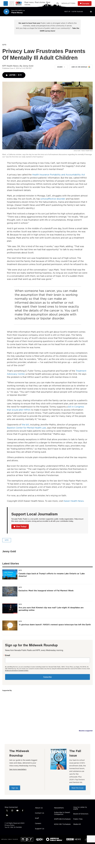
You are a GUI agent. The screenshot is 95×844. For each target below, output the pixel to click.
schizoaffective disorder (52, 198)
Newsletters (68, 3)
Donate (85, 3)
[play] (6, 11)
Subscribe (47, 677)
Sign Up (15, 788)
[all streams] (91, 11)
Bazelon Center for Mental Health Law (26, 427)
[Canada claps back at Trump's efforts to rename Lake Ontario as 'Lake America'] (9, 574)
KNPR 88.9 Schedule (62, 819)
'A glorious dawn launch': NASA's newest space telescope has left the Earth (55, 624)
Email (7, 655)
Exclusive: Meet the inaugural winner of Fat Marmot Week (46, 590)
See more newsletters (17, 769)
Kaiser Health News (74, 501)
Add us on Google (79, 67)
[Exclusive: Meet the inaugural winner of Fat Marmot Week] (9, 591)
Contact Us (39, 813)
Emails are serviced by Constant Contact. (16, 670)
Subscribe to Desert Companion (62, 813)
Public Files (77, 819)
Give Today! (21, 527)
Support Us (39, 829)
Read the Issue (77, 788)
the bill (25, 424)
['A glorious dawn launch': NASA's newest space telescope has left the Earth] (9, 625)
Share (60, 67)
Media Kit (77, 824)
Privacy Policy (9, 825)
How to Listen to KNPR (80, 808)
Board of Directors (80, 814)
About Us (39, 808)
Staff (37, 818)
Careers (38, 823)
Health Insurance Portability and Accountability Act (58, 174)
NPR (4, 45)
